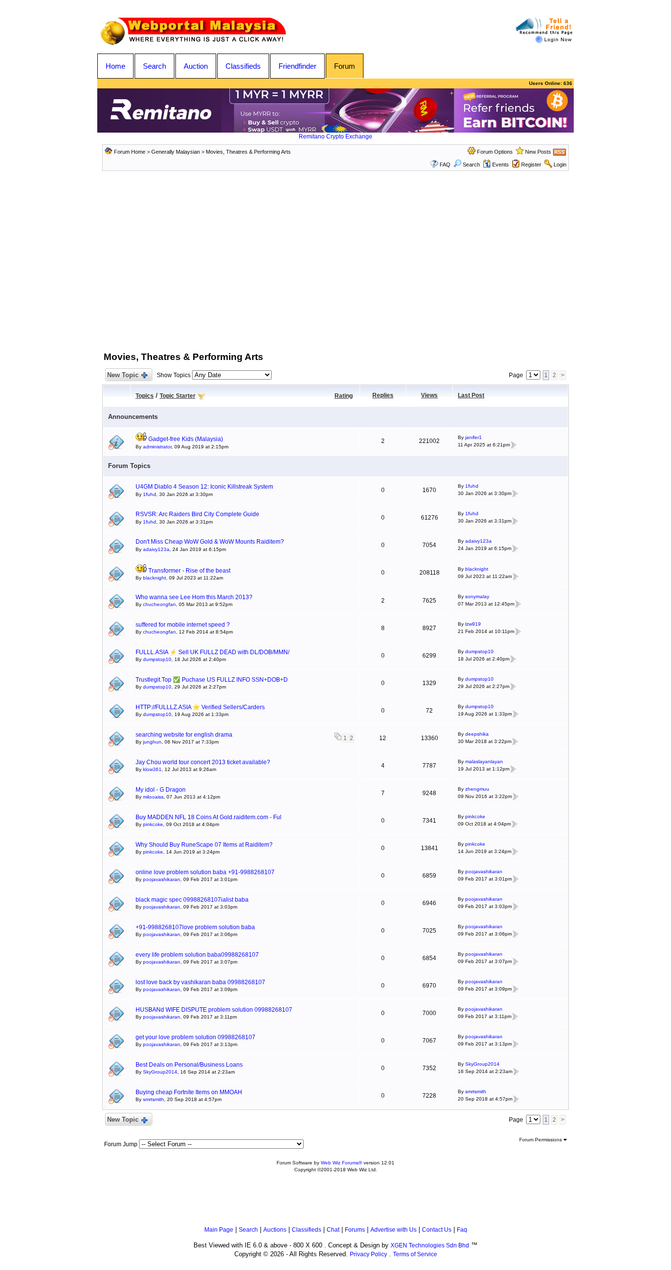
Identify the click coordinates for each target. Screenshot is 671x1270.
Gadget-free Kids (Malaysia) (185, 439)
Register (531, 164)
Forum (344, 66)
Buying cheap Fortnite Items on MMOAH (189, 1092)
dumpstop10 (157, 659)
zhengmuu (477, 789)
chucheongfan (159, 604)
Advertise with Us (393, 1229)
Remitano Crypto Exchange (335, 136)
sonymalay (477, 596)
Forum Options (495, 152)
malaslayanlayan (484, 761)
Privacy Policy (368, 1254)
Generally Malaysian (175, 152)
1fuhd (149, 494)
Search (154, 66)
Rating (344, 395)
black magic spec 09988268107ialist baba (192, 899)
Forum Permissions (541, 1139)
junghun (152, 742)
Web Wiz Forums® (341, 1162)
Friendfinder (297, 66)
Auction (196, 66)
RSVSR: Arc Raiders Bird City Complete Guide (197, 514)
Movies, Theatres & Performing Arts (248, 152)
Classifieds (243, 66)
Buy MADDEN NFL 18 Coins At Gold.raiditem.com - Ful (208, 817)
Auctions (274, 1229)
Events (500, 164)
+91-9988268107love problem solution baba (195, 927)
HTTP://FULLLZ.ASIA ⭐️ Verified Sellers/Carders (200, 707)
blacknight (154, 577)
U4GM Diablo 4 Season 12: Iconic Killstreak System (204, 486)
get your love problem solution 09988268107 (195, 1037)
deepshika (477, 734)
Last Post (471, 395)
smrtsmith (153, 1099)
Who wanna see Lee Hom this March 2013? (194, 597)
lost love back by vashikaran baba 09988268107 (200, 982)
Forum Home (129, 152)
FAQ (445, 164)
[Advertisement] (335, 269)
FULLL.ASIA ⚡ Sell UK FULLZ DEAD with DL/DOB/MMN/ (212, 652)
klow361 (152, 769)
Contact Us (436, 1229)
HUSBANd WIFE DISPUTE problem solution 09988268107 (214, 1009)
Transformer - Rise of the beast (189, 570)
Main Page (218, 1229)
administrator (157, 446)
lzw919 (473, 624)
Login (560, 164)
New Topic (122, 375)
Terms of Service (415, 1254)
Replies (382, 395)
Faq (462, 1229)
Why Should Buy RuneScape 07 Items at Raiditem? (204, 844)
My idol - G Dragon (161, 789)
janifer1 (473, 437)
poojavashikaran (161, 879)
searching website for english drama (184, 734)
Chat (333, 1229)
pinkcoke (153, 824)
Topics (145, 395)
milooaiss (153, 797)
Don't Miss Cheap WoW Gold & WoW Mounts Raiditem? (210, 541)
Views (429, 395)
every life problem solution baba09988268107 (197, 954)
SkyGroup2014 (160, 1072)
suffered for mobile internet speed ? (183, 624)
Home (115, 66)
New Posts (538, 152)
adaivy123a (156, 549)
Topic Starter (178, 395)
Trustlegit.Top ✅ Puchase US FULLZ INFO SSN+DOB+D (212, 679)
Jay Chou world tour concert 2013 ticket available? (203, 762)
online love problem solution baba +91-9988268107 (205, 872)
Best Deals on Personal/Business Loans (189, 1064)
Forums (355, 1229)
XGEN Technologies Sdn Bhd (430, 1245)
